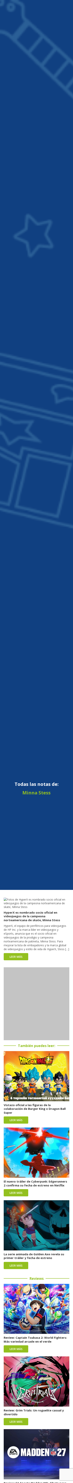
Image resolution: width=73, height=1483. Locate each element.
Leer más (16, 957)
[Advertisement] (36, 1003)
